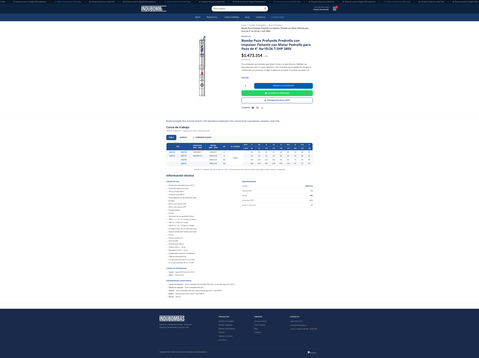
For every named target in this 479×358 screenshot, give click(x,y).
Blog (256, 329)
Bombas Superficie (225, 325)
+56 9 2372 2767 (296, 321)
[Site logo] (153, 8)
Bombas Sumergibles (257, 25)
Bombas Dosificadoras (227, 329)
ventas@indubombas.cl (298, 325)
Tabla (171, 137)
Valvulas (222, 332)
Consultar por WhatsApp (278, 93)
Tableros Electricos (226, 336)
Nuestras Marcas (260, 321)
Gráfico (183, 137)
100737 (172, 156)
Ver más (245, 78)
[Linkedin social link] (257, 108)
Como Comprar (259, 325)
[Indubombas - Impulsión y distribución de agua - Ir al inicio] (171, 318)
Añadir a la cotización (283, 86)
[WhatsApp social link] (262, 108)
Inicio (243, 25)
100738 (184, 152)
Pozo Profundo (275, 25)
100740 (184, 160)
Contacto (257, 332)
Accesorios (223, 340)
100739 (184, 156)
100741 (184, 163)
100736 (172, 152)
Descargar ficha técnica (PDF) (278, 100)
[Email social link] (253, 108)
